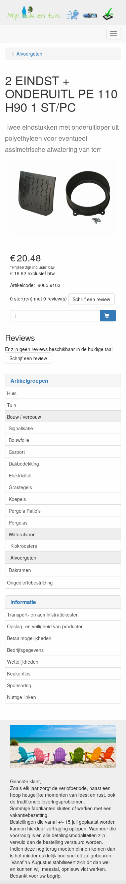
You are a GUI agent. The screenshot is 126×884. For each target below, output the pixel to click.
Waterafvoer (22, 534)
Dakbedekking (24, 463)
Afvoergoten (23, 557)
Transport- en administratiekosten (43, 614)
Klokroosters (23, 545)
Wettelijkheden (22, 661)
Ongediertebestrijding (30, 582)
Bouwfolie (19, 440)
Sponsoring (19, 685)
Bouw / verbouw (24, 416)
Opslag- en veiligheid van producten (45, 626)
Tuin (11, 405)
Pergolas (18, 522)
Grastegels (20, 487)
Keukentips (19, 673)
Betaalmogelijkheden (29, 638)
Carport (17, 451)
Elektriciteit (20, 475)
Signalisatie (21, 428)
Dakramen (20, 570)
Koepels (17, 499)
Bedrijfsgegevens (25, 649)
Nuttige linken (21, 697)
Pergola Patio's (25, 510)
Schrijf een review (91, 299)
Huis (11, 393)
